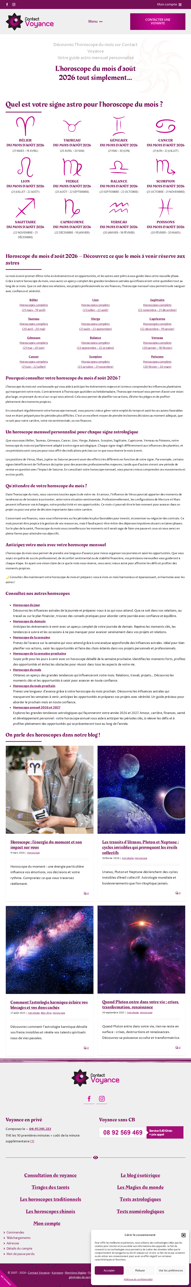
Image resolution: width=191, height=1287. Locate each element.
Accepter (109, 1270)
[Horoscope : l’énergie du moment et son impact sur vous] (49, 790)
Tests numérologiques (140, 1211)
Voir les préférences (171, 1270)
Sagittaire (157, 300)
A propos (57, 1273)
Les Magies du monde (140, 1187)
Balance (95, 338)
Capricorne (157, 319)
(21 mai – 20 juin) (34, 348)
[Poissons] (95, 1070)
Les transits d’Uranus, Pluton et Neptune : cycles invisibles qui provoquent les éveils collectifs (140, 847)
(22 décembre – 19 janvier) (157, 329)
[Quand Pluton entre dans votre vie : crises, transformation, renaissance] (141, 950)
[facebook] (7, 4)
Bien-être (46, 1013)
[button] (183, 1235)
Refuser (140, 1270)
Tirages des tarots (50, 1187)
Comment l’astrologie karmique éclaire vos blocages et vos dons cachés (49, 1005)
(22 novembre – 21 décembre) (157, 310)
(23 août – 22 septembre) (95, 329)
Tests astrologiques (140, 1199)
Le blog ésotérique (140, 1175)
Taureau (33, 319)
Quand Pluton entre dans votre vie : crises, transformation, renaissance (140, 1005)
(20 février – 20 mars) (157, 367)
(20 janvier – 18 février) (157, 348)
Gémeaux (33, 338)
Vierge (95, 319)
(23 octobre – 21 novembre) (95, 367)
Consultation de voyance (50, 1175)
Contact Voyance (39, 1273)
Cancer (34, 357)
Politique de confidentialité (138, 1279)
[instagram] (13, 4)
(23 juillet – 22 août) (95, 310)
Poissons (157, 357)
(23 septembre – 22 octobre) (95, 348)
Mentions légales (75, 1273)
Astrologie (127, 858)
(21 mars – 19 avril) (34, 310)
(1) (32, 1141)
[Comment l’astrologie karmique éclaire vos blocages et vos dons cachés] (49, 950)
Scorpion (95, 357)
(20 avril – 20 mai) (33, 329)
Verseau (157, 338)
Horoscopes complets (34, 305)
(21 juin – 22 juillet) (34, 367)
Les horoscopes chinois (50, 1211)
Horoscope (33, 853)
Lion (95, 300)
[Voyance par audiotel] (142, 1127)
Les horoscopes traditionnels (50, 1199)
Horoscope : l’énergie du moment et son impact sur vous (46, 845)
